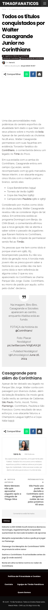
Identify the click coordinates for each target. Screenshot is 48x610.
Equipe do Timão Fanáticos (30, 584)
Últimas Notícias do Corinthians (32, 58)
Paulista (27, 198)
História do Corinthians (11, 58)
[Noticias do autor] (24, 445)
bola (40, 131)
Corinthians (8, 150)
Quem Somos (24, 592)
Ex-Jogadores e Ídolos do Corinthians (15, 56)
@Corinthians (23, 330)
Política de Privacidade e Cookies (24, 576)
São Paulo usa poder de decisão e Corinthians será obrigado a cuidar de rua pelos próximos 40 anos (35, 495)
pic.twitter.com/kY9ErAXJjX (24, 345)
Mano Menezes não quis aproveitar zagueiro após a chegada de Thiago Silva (12, 492)
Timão (20, 241)
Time (17, 153)
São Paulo (7, 402)
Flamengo (7, 405)
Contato (9, 584)
